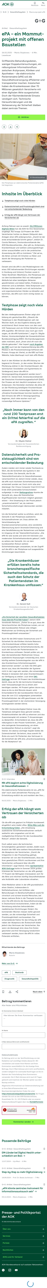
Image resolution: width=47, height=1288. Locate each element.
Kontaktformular (36, 1102)
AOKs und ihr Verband (12, 1257)
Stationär (19, 973)
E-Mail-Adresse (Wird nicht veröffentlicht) (15, 1042)
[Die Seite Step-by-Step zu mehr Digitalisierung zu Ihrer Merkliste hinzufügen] (44, 1168)
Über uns (6, 1229)
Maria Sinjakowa (17, 953)
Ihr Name (5, 1030)
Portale (6, 1243)
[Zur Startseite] (8, 4)
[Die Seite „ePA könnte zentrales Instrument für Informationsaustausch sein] (44, 1184)
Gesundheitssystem (18, 12)
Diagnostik (9, 979)
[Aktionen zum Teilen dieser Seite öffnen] (17, 127)
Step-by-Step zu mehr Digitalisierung (22, 1172)
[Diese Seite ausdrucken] (10, 127)
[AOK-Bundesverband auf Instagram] (9, 1270)
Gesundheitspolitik (30, 979)
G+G (4, 12)
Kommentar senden (22, 1122)
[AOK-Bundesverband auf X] (3, 1270)
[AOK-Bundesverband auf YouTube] (16, 1270)
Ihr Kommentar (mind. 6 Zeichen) (12, 1011)
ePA (6, 973)
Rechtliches (8, 1250)
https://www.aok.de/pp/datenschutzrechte (18, 1094)
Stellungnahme (26, 492)
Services (6, 1236)
